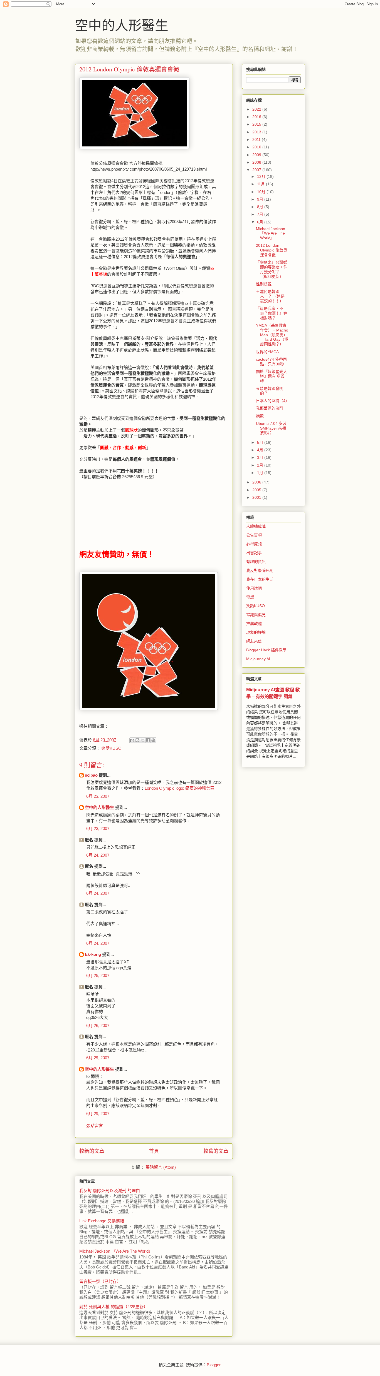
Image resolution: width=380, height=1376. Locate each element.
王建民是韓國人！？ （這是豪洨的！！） (270, 296)
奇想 (250, 597)
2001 (257, 497)
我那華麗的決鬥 (269, 408)
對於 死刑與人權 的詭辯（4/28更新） (113, 1306)
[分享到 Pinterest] (153, 740)
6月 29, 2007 (97, 1057)
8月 (260, 207)
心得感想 (254, 544)
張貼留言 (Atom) (160, 1167)
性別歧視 (264, 284)
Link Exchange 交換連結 (101, 1220)
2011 (257, 139)
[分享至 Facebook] (148, 740)
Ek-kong (93, 954)
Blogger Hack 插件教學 (266, 650)
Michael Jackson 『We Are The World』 (116, 1251)
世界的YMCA (267, 352)
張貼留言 (94, 1125)
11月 (261, 184)
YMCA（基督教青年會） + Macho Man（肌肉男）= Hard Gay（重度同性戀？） (272, 334)
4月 (260, 450)
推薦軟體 (254, 623)
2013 (257, 132)
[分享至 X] (142, 740)
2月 (260, 465)
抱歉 (260, 416)
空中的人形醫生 (121, 25)
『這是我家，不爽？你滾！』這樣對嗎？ (271, 313)
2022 (257, 109)
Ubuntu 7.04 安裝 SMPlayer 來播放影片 (271, 428)
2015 (257, 124)
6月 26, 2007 (97, 1025)
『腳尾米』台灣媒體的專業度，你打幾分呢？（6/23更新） (271, 269)
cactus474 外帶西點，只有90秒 (271, 361)
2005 (257, 490)
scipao (91, 775)
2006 (257, 482)
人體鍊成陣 (256, 526)
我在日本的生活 (259, 579)
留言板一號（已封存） (100, 1281)
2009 (257, 155)
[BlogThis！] (137, 740)
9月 (260, 199)
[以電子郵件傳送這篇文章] (132, 740)
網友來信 (254, 641)
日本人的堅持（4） (272, 400)
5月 (260, 442)
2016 (257, 116)
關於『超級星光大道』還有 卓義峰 (271, 376)
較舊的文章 (215, 1151)
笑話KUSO (111, 748)
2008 (257, 162)
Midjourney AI (258, 659)
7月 (260, 214)
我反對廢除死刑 (259, 570)
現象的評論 (256, 632)
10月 (262, 192)
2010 (257, 147)
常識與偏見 (256, 614)
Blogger (213, 1364)
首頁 (154, 1151)
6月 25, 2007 (97, 975)
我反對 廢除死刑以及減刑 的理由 (109, 1190)
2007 (257, 170)
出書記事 (254, 552)
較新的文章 (91, 1151)
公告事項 (254, 535)
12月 (262, 176)
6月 (260, 222)
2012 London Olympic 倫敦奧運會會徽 (271, 250)
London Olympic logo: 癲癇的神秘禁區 (179, 788)
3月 (260, 457)
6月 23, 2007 (97, 796)
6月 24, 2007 (97, 855)
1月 (260, 472)
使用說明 (254, 588)
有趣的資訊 (256, 561)
